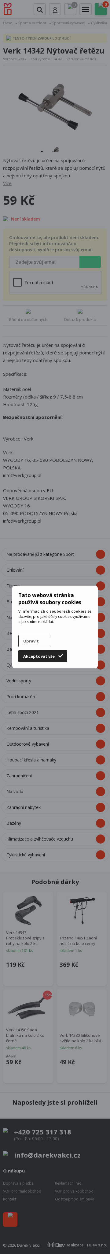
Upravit (31, 641)
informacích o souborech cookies (53, 611)
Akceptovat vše (39, 656)
